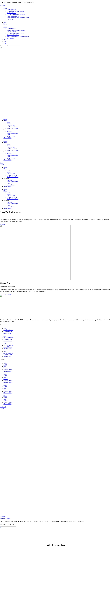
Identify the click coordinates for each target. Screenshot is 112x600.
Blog (8, 134)
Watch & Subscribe (12, 133)
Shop (5, 366)
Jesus (5, 21)
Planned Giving (8, 138)
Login (5, 24)
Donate (6, 368)
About (5, 8)
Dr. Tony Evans (11, 9)
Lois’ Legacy (10, 19)
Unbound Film (11, 125)
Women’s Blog (11, 136)
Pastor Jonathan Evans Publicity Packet (18, 17)
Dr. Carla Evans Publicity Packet (16, 14)
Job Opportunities (8, 330)
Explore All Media (12, 127)
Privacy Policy (8, 333)
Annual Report (8, 331)
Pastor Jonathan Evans (13, 16)
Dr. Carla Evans (11, 13)
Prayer (5, 119)
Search (2, 46)
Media (5, 120)
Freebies (9, 131)
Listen (8, 122)
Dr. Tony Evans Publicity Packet (16, 11)
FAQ (5, 22)
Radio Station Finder (12, 128)
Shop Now (3, 5)
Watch (8, 123)
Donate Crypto (8, 369)
